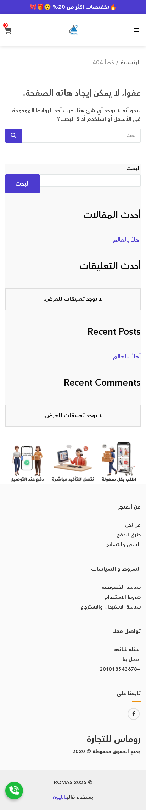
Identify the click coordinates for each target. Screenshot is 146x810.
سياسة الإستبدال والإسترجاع (110, 607)
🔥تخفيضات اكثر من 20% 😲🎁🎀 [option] (73, 7)
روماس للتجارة (113, 739)
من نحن (133, 525)
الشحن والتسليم (123, 545)
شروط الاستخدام (123, 597)
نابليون (59, 797)
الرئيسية (130, 63)
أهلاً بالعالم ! (125, 240)
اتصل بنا (132, 659)
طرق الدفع (129, 535)
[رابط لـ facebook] (134, 714)
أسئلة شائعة (127, 649)
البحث (133, 168)
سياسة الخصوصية (121, 587)
